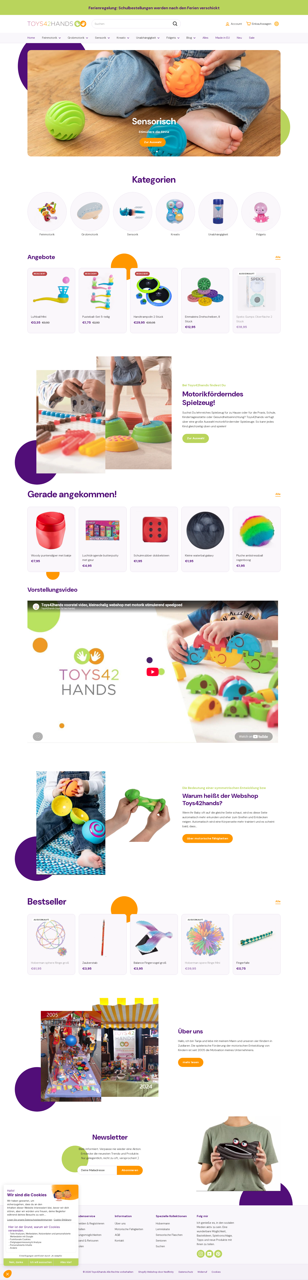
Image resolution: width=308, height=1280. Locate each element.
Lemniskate (163, 1229)
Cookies (216, 1271)
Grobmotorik (76, 38)
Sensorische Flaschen (169, 1235)
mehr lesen (191, 1062)
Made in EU (222, 38)
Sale (252, 38)
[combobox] (136, 24)
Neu (239, 38)
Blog (189, 38)
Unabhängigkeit (146, 38)
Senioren (161, 1240)
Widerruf (202, 1271)
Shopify (142, 1271)
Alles (205, 38)
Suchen (160, 1246)
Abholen (79, 1246)
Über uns (120, 1223)
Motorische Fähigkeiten (129, 1229)
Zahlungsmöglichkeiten (87, 1235)
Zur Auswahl (195, 438)
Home (31, 38)
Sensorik (100, 38)
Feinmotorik (49, 38)
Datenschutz (186, 1271)
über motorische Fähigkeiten (207, 838)
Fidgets (171, 38)
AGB (117, 1235)
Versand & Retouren (86, 1240)
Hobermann (163, 1223)
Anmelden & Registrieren (89, 1223)
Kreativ (121, 38)
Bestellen (79, 1229)
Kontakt (119, 1240)
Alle (278, 257)
